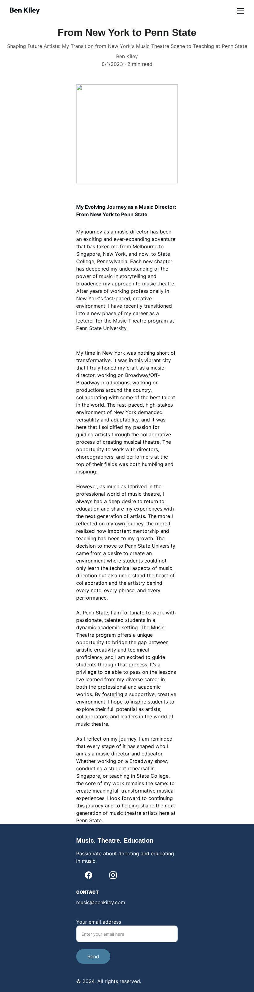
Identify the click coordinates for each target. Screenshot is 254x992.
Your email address (98, 922)
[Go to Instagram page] (113, 875)
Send (93, 956)
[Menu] (240, 11)
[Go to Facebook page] (88, 875)
